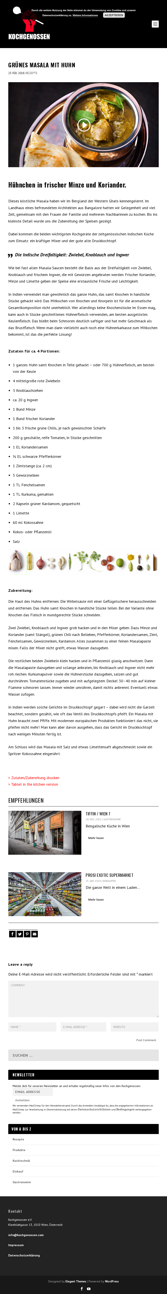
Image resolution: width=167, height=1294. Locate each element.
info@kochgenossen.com (26, 1235)
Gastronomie (112, 819)
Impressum (16, 1245)
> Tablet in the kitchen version (33, 784)
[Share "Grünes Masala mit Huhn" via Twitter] (19, 934)
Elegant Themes (75, 1281)
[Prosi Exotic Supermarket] (44, 894)
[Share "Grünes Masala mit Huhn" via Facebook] (12, 934)
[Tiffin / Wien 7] (44, 833)
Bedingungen (125, 1109)
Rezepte (31, 73)
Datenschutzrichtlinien (94, 1109)
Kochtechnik (21, 1161)
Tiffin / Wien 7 (98, 813)
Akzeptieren (114, 15)
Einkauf (18, 1171)
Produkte (19, 1150)
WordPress (112, 1281)
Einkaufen (109, 880)
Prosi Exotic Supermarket (109, 875)
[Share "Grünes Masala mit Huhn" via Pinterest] (26, 934)
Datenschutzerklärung (24, 1255)
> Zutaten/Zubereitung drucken (33, 777)
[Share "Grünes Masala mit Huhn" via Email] (34, 934)
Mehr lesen (96, 838)
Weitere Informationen (85, 15)
